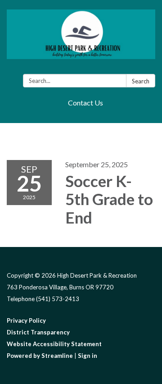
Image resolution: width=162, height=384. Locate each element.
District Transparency (38, 332)
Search (140, 81)
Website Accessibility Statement (54, 343)
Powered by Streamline (40, 355)
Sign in (87, 355)
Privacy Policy (26, 320)
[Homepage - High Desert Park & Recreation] (81, 39)
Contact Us (85, 102)
